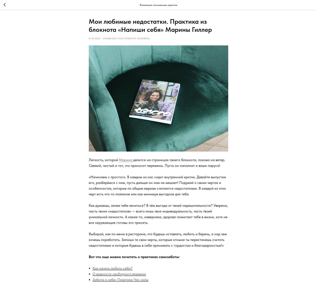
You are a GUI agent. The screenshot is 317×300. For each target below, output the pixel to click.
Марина (125, 160)
